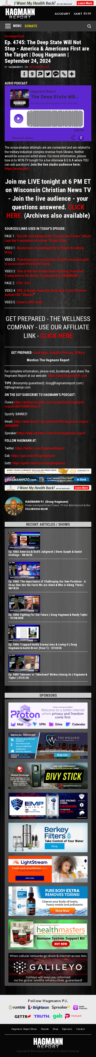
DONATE (31, 26)
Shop (55, 1029)
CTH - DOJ (23, 283)
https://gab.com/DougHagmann (33, 456)
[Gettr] (24, 73)
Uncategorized (14, 36)
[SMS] (55, 73)
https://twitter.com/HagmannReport (39, 448)
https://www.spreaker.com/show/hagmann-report (51, 433)
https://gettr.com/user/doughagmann (38, 463)
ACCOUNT (62, 14)
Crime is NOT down (29, 302)
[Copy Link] (63, 73)
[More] (71, 73)
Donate (45, 1029)
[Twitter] (48, 73)
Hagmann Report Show (24, 1029)
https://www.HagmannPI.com (67, 376)
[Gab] (32, 73)
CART (78, 14)
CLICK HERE (56, 336)
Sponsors (67, 1029)
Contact (80, 1029)
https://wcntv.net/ (17, 169)
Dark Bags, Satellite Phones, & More (59, 353)
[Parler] (40, 73)
